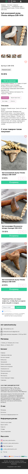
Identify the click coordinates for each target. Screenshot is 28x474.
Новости (3, 427)
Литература (4, 373)
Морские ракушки (6, 371)
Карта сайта (4, 424)
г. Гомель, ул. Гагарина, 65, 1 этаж (9, 342)
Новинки (3, 353)
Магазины (3, 410)
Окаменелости (5, 368)
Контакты (3, 412)
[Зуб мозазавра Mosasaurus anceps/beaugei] (14, 206)
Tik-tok (5, 452)
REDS (19, 466)
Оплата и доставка (6, 422)
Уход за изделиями (6, 431)
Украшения (4, 362)
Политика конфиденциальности (9, 414)
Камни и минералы (6, 364)
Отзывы (3, 429)
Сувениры (3, 380)
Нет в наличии (10, 81)
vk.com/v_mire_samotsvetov (11, 443)
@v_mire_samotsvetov (9, 440)
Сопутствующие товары (7, 378)
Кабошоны (3, 359)
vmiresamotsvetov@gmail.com (11, 331)
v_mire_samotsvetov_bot (10, 449)
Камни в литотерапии (6, 366)
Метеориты (4, 375)
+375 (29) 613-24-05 (8, 329)
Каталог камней (5, 357)
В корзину (14, 182)
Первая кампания (7, 311)
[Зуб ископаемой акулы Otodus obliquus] (14, 152)
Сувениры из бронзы (6, 355)
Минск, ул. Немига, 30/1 (7, 345)
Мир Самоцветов (7, 446)
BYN (14, 1)
